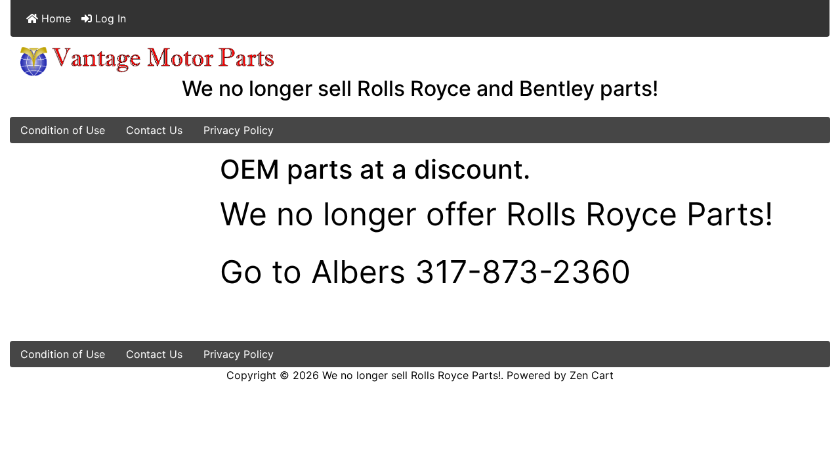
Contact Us (154, 130)
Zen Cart (592, 375)
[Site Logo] (147, 60)
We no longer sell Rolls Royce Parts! (411, 375)
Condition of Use (62, 130)
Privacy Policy (238, 130)
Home (54, 18)
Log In (109, 18)
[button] (816, 407)
